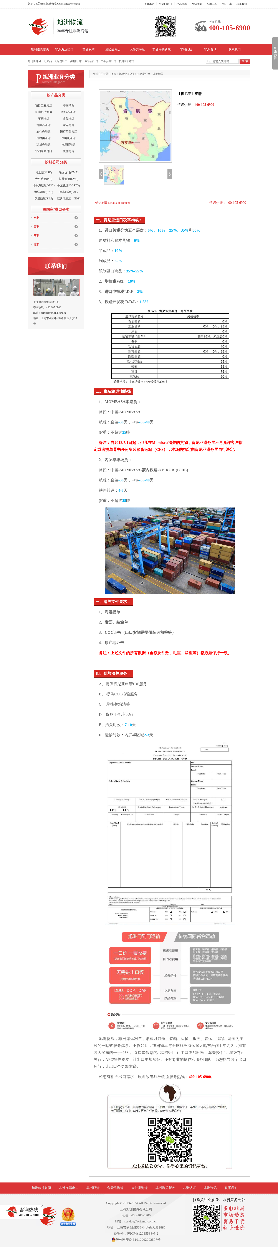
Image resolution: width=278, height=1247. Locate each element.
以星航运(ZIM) (44, 198)
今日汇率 (227, 3)
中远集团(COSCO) (68, 185)
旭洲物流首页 (40, 49)
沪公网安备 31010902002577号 (138, 1239)
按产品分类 (143, 73)
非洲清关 (68, 105)
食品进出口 (60, 61)
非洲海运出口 (64, 49)
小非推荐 (182, 3)
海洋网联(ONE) (43, 192)
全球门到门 (165, 3)
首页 (113, 73)
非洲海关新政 (161, 49)
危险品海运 (113, 49)
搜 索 (245, 61)
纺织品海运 (68, 112)
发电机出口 (76, 61)
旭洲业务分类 (127, 73)
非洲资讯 (210, 49)
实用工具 (212, 3)
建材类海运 (43, 144)
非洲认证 (186, 49)
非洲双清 (89, 49)
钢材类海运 (43, 138)
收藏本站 (149, 3)
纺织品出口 (91, 61)
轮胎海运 (68, 151)
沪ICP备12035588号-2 (142, 1233)
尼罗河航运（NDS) (68, 198)
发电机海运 (68, 138)
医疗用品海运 (68, 131)
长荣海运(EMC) (68, 179)
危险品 (48, 61)
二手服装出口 (108, 61)
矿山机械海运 (43, 112)
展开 (274, 53)
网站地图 (197, 3)
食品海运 (68, 118)
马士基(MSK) (43, 172)
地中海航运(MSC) (44, 185)
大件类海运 (137, 49)
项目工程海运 (43, 105)
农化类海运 (43, 131)
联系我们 (242, 3)
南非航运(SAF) (69, 192)
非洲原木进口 (126, 61)
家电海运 (68, 125)
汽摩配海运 (68, 144)
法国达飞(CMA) (68, 172)
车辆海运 (43, 118)
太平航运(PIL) (43, 179)
